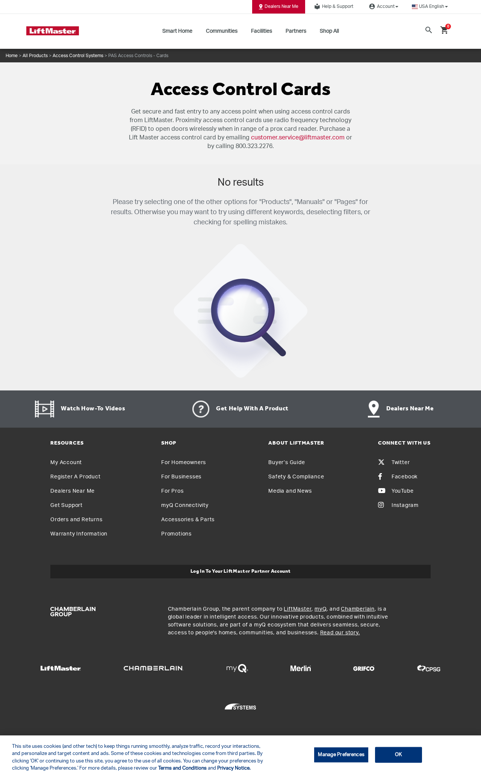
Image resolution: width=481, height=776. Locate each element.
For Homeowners (183, 462)
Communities (221, 31)
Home (12, 55)
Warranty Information (78, 534)
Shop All (329, 31)
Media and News (290, 491)
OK (398, 754)
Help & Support (334, 6)
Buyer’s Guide (286, 462)
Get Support (66, 505)
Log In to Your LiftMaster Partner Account (241, 571)
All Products (35, 55)
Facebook (404, 477)
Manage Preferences (341, 754)
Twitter (401, 462)
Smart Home (177, 31)
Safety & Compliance (296, 477)
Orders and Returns (76, 519)
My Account (66, 462)
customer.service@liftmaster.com (298, 138)
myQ (321, 609)
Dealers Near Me (281, 6)
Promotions (176, 534)
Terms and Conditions (182, 768)
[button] (430, 6)
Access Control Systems (78, 55)
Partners (296, 31)
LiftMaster (298, 609)
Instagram (405, 505)
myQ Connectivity (185, 505)
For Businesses (181, 477)
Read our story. (340, 632)
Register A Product (75, 477)
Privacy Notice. (234, 768)
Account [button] (382, 6)
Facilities (261, 31)
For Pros (172, 491)
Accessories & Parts (188, 519)
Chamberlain (358, 609)
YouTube (403, 491)
